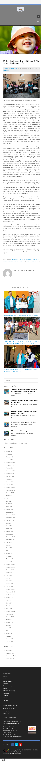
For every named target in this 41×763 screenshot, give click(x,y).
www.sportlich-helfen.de (12, 723)
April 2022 (9, 451)
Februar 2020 (9, 482)
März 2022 (9, 454)
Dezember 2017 (10, 537)
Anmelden (9, 650)
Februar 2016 (9, 583)
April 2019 (9, 504)
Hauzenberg (36, 259)
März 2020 (9, 479)
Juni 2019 (9, 501)
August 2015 (9, 597)
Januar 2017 (9, 561)
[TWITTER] (16, 744)
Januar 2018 (9, 534)
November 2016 (10, 567)
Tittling (28, 262)
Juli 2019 (8, 498)
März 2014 (9, 636)
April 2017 (9, 553)
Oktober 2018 (10, 520)
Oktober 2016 (10, 570)
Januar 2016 (9, 586)
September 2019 (10, 495)
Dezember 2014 (10, 611)
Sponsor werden (7, 681)
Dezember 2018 (10, 515)
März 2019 (9, 506)
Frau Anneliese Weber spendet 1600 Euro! (23, 422)
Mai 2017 (8, 550)
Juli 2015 (8, 600)
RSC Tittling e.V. (33, 261)
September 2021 (10, 465)
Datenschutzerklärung (9, 690)
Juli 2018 (8, 523)
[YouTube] (20, 744)
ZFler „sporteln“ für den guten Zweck (22, 431)
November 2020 (10, 473)
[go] (35, 381)
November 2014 (10, 614)
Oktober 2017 (10, 542)
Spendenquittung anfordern (10, 686)
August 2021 (9, 468)
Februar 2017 (9, 559)
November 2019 (10, 490)
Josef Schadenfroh (11, 68)
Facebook (5, 695)
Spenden (5, 683)
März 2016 (9, 581)
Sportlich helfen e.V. (19, 262)
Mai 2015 (8, 606)
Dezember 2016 (10, 564)
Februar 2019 (9, 509)
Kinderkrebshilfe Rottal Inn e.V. (14, 261)
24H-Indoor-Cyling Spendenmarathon (22, 259)
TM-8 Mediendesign (15, 753)
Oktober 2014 (10, 617)
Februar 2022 (9, 457)
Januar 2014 (9, 641)
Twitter (4, 697)
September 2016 (10, 572)
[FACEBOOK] (12, 744)
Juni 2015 (9, 603)
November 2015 (10, 592)
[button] (3, 759)
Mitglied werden (7, 679)
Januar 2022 (9, 459)
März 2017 (9, 556)
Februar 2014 (9, 639)
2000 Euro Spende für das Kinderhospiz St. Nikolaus (21, 315)
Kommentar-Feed (11, 656)
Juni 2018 (9, 526)
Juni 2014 (9, 628)
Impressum (6, 693)
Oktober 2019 (10, 493)
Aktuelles (6, 70)
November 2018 (10, 517)
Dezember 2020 (10, 471)
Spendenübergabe (8, 262)
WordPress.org (10, 658)
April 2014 (9, 633)
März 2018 (9, 528)
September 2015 (10, 595)
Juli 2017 (8, 545)
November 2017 (10, 539)
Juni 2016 (9, 575)
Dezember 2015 (10, 589)
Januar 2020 (9, 484)
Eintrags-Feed (10, 653)
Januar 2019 (9, 512)
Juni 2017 (9, 548)
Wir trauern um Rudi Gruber (19, 443)
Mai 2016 (8, 578)
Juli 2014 (8, 625)
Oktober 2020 (10, 476)
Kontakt (5, 688)
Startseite (5, 676)
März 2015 (9, 608)
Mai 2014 (8, 630)
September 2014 (10, 619)
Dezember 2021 (10, 462)
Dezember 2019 (10, 487)
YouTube (5, 700)
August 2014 (9, 622)
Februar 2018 (9, 531)
